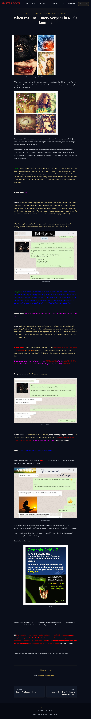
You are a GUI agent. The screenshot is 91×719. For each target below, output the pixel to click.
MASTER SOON (11, 4)
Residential (61, 13)
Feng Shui (43, 4)
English (48, 13)
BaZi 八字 (42, 13)
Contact (71, 4)
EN (80, 4)
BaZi (34, 4)
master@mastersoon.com (48, 675)
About (63, 4)
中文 (86, 4)
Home (27, 4)
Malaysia (54, 4)
